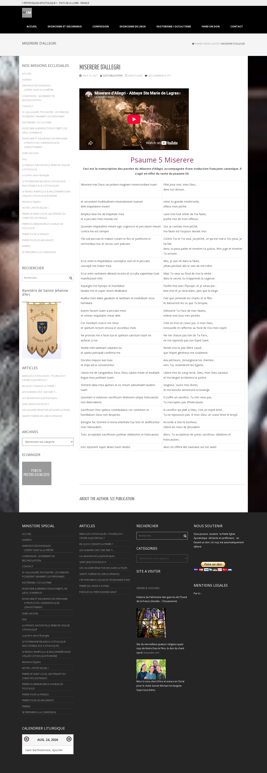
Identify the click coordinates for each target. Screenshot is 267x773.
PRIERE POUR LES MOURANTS (38, 240)
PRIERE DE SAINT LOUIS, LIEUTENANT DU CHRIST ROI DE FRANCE (44, 216)
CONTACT (27, 106)
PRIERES (26, 246)
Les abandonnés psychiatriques (39, 398)
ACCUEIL (26, 73)
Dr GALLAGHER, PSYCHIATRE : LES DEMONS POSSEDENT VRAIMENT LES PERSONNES (45, 114)
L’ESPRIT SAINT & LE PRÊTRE (38, 90)
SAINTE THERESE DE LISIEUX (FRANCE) (42, 416)
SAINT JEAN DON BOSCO (35, 404)
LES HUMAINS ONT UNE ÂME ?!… (39, 392)
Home (198, 43)
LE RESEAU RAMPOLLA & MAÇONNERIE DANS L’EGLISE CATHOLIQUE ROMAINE (46, 194)
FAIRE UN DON (30, 153)
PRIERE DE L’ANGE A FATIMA (94, 586)
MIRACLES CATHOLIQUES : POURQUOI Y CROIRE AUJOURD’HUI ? (44, 378)
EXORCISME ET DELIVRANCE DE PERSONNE (44, 138)
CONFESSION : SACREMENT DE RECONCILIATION (38, 98)
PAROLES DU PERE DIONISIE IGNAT (98, 592)
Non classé (211, 43)
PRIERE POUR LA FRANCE (35, 234)
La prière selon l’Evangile (35, 175)
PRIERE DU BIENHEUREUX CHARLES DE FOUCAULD (42, 226)
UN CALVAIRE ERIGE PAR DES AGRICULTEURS (46, 410)
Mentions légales (31, 201)
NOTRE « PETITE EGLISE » (35, 207)
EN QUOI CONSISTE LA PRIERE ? (39, 386)
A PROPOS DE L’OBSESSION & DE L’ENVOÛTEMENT (41, 145)
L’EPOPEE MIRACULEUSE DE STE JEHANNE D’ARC (104, 580)
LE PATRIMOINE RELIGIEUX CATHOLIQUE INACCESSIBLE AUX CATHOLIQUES (44, 183)
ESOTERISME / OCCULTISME (36, 122)
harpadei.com (151, 652)
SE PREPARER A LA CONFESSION (39, 252)
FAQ (24, 159)
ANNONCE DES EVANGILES (36, 85)
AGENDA (27, 79)
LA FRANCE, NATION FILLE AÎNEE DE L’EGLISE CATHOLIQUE (46, 167)
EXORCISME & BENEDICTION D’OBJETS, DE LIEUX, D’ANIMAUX (44, 130)
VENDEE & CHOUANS (147, 588)
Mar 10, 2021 (90, 75)
